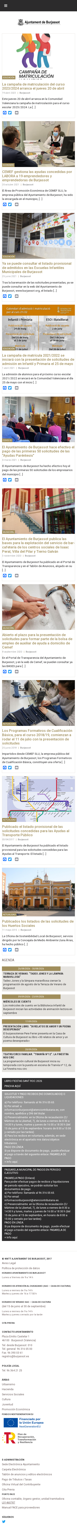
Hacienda (7, 1389)
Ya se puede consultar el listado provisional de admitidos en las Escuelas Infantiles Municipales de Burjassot (36, 267)
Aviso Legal (9, 1263)
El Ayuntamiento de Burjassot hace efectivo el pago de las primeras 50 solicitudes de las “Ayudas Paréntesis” (38, 451)
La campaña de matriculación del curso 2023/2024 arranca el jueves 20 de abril (33, 86)
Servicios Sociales (13, 1394)
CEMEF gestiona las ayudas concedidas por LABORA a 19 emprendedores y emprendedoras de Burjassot (37, 176)
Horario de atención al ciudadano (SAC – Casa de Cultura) (36, 1286)
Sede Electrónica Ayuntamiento (21, 1464)
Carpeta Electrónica (14, 1469)
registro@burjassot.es (15, 1356)
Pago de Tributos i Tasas (17, 1479)
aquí (14, 1161)
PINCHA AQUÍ (12, 1086)
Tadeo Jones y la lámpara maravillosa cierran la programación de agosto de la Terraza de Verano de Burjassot (34, 984)
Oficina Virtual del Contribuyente (21, 1484)
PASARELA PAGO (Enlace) (19, 1178)
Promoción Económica (16, 1409)
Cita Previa (8, 1323)
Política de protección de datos (21, 1268)
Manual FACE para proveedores (21, 1507)
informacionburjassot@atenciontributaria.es (31, 1109)
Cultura (6, 1399)
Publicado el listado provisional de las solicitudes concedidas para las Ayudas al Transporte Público (35, 831)
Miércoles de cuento (17, 1001)
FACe (12, 1494)
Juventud (7, 1404)
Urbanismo (8, 1384)
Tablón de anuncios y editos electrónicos (27, 1474)
